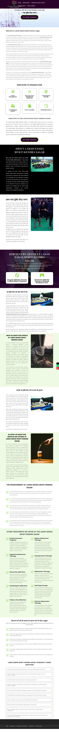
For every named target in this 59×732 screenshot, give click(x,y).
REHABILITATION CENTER (38, 2)
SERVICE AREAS (31, 6)
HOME (19, 2)
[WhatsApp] (57, 365)
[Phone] (57, 368)
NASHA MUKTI (26, 2)
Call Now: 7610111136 (29, 17)
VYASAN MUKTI (22, 6)
